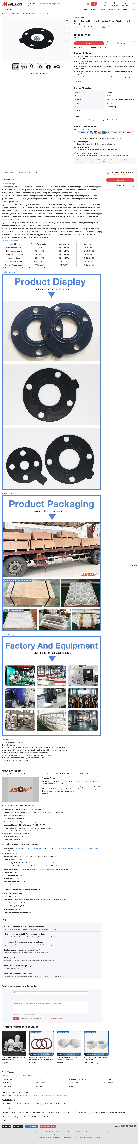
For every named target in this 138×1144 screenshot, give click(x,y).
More (3, 1120)
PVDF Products (107, 1083)
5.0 (114, 175)
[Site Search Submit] (94, 4)
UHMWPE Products (74, 1083)
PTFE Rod (42, 848)
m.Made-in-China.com (73, 1134)
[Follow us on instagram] (127, 1126)
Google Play (18, 1126)
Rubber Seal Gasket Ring (10, 1117)
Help (102, 10)
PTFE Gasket (35, 848)
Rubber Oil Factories (54, 1112)
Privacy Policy (97, 1137)
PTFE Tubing (18, 848)
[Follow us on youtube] (130, 1126)
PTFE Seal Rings (85, 848)
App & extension (113, 10)
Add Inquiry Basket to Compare (37, 74)
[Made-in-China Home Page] (12, 4)
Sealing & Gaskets (36, 13)
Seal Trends (35, 1117)
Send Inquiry (89, 43)
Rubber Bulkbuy (47, 1117)
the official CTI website (45, 774)
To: (11, 998)
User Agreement (79, 1137)
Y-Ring (38, 1103)
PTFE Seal (14, 850)
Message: (9, 1003)
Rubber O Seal (83, 1112)
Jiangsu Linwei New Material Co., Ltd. (90, 27)
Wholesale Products (69, 1132)
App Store (7, 1126)
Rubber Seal (28, 1103)
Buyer (93, 10)
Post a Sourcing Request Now (54, 1018)
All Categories (8, 10)
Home (3, 13)
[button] (88, 4)
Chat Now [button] (122, 43)
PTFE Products (6, 1079)
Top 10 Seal (25, 1117)
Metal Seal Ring (47, 1103)
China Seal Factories (9, 1112)
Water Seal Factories (38, 1112)
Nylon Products (39, 1083)
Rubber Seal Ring (61, 1103)
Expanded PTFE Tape (73, 848)
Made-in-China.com (61, 1134)
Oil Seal (19, 1103)
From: (10, 993)
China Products (40, 1132)
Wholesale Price (80, 1132)
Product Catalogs (28, 1075)
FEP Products (6, 1083)
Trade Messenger (32, 1126)
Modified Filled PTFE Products (77, 1079)
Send (16, 1018)
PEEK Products (6, 1086)
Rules (134, 10)
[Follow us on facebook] (122, 1126)
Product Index (101, 1132)
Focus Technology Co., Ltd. (56, 1137)
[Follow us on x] (124, 1126)
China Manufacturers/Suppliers (54, 1132)
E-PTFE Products (40, 1079)
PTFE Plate (26, 848)
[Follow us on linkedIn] (135, 1126)
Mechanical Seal (8, 1103)
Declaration (89, 1137)
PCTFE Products (107, 1079)
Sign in (134, 5)
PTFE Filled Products (59, 848)
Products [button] (32, 4)
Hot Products (31, 1132)
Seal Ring (45, 13)
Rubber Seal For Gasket (98, 1112)
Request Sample (105, 48)
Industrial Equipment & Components (17, 13)
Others (71, 1086)
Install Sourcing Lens (49, 1126)
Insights (109, 1132)
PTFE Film (49, 848)
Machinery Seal (23, 1112)
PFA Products (39, 1086)
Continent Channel (91, 1132)
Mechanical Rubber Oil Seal (117, 1112)
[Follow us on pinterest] (132, 1126)
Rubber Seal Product (69, 1112)
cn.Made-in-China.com (86, 1134)
